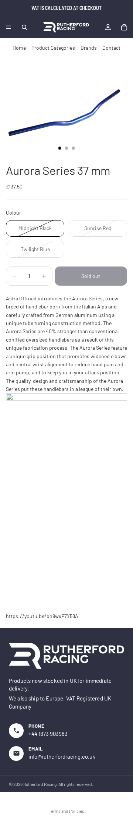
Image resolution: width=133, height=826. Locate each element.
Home (19, 48)
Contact (111, 48)
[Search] (24, 27)
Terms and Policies (66, 810)
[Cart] (124, 27)
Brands (89, 48)
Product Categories (53, 48)
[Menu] (8, 27)
